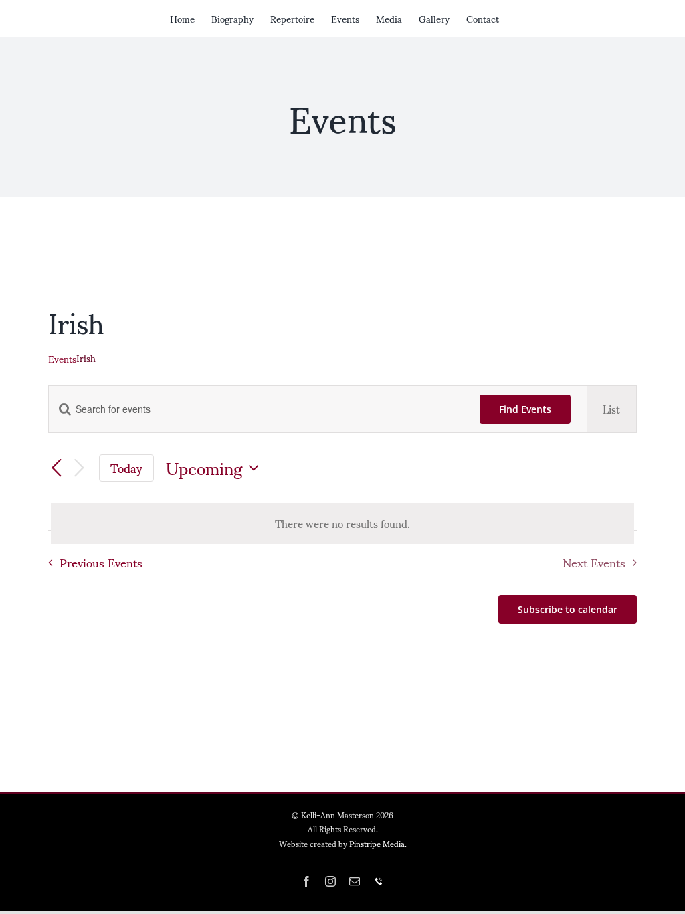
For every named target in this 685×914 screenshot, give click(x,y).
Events (62, 358)
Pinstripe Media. (378, 843)
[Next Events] (79, 469)
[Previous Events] (56, 469)
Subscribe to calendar (567, 609)
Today (126, 468)
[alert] (342, 523)
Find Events (525, 409)
